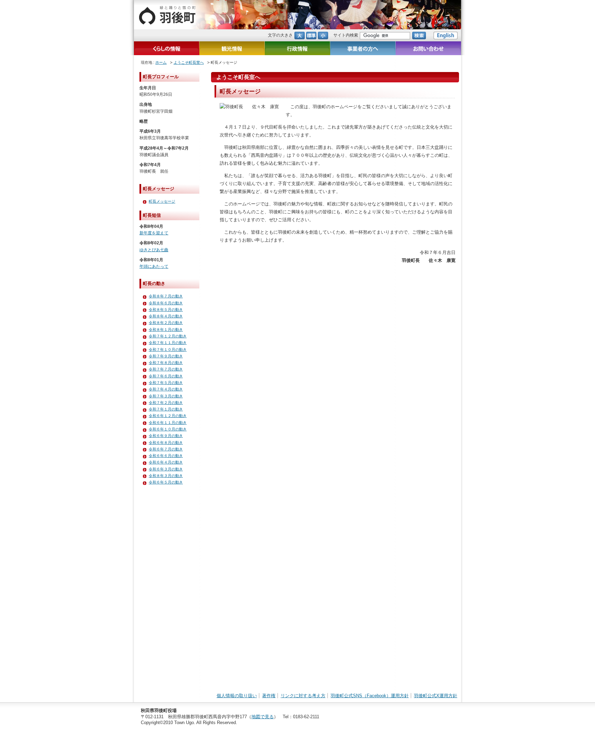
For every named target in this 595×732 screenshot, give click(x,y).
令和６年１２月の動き (168, 416)
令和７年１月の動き (166, 409)
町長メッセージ (162, 201)
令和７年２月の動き (166, 402)
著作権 (268, 695)
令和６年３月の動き (166, 469)
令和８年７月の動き (166, 296)
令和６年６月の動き (166, 456)
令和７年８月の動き (166, 362)
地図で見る (262, 716)
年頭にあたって (153, 266)
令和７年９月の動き (166, 356)
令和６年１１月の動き (168, 422)
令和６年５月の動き (166, 482)
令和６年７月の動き (166, 449)
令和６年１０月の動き (168, 429)
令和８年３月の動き (166, 476)
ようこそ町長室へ (189, 62)
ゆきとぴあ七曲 (153, 249)
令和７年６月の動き (166, 376)
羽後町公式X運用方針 (435, 695)
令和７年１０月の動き (168, 349)
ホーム (161, 62)
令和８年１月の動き (166, 329)
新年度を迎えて (153, 233)
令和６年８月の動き (166, 442)
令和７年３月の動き (166, 396)
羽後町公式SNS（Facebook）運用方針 (370, 695)
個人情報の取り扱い (237, 695)
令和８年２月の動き (166, 323)
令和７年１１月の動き (168, 342)
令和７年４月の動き (166, 389)
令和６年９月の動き (166, 436)
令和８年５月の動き (166, 309)
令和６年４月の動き (166, 462)
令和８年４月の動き (166, 316)
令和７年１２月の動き (168, 336)
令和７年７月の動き (166, 369)
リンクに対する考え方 (303, 695)
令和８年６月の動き (166, 303)
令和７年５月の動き (166, 382)
